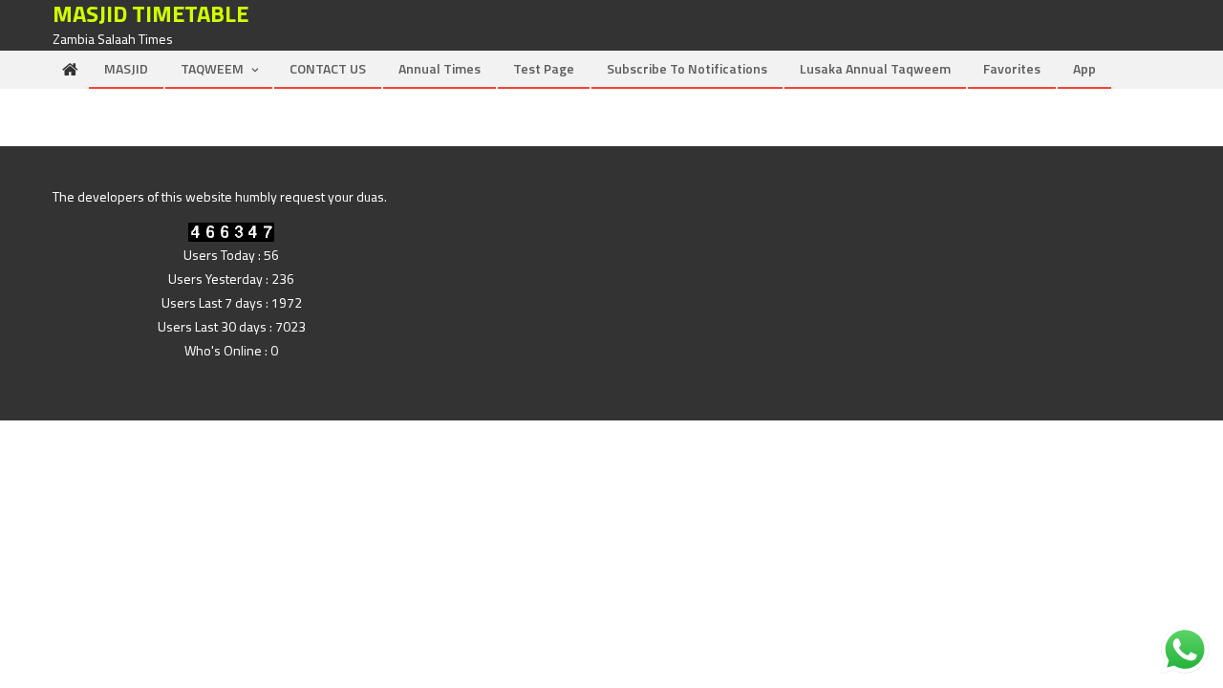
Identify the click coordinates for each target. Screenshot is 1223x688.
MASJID (126, 68)
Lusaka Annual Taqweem (875, 68)
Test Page (543, 68)
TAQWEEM (212, 68)
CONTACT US (328, 68)
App (1084, 68)
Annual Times (439, 68)
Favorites (1012, 68)
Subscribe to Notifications (687, 68)
